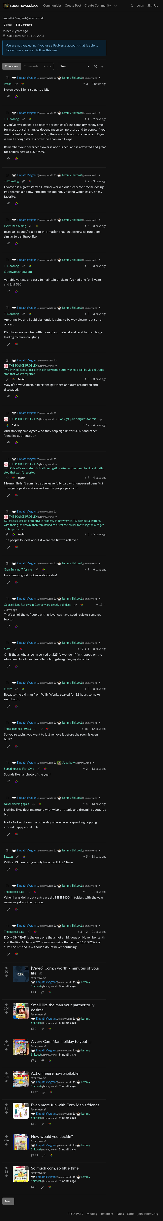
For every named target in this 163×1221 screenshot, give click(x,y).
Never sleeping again (16, 804)
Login (140, 5)
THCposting (11, 119)
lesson (8, 84)
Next (8, 1201)
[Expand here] (21, 974)
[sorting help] (95, 66)
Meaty (8, 689)
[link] (22, 84)
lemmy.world (38, 978)
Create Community (97, 5)
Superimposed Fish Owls (19, 769)
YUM (7, 649)
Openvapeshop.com (18, 271)
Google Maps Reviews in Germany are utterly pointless (37, 605)
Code (130, 1213)
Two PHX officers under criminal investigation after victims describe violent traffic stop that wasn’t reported (54, 372)
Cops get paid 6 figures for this (77, 419)
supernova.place (24, 6)
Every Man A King (15, 226)
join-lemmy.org (148, 1213)
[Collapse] (7, 78)
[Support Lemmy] (115, 6)
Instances (107, 1213)
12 (36, 1092)
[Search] (132, 6)
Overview (11, 66)
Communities (52, 5)
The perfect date (14, 892)
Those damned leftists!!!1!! (20, 729)
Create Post (73, 5)
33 (36, 1155)
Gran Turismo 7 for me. (18, 569)
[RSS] (101, 66)
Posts (47, 66)
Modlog (91, 1213)
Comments (31, 66)
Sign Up (152, 5)
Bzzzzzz (8, 856)
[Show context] (16, 84)
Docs (120, 1213)
